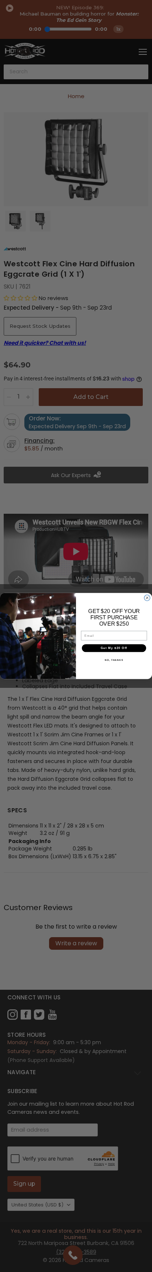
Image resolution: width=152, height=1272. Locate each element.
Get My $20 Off (114, 648)
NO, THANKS (114, 660)
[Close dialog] (147, 598)
